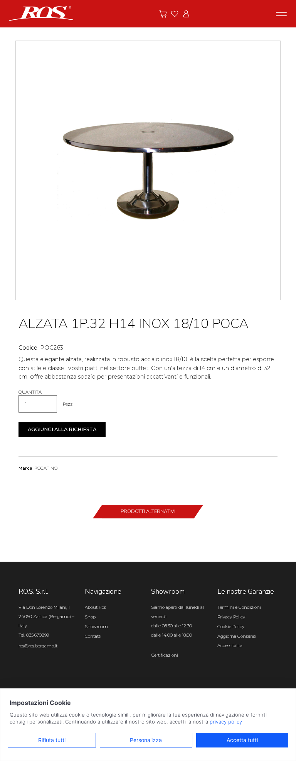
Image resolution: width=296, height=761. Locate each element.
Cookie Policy (230, 626)
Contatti (93, 636)
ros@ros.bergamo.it (37, 646)
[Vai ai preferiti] (174, 14)
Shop (90, 617)
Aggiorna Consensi (236, 636)
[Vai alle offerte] (163, 14)
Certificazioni (164, 655)
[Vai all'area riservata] (186, 14)
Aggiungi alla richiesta (62, 429)
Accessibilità (229, 645)
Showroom (96, 626)
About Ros (95, 607)
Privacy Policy (231, 617)
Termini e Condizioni (239, 607)
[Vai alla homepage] (41, 13)
